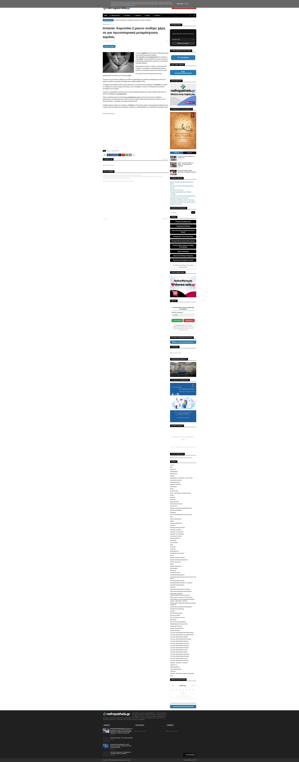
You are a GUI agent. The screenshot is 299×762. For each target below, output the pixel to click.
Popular (176, 152)
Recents (189, 152)
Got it (186, 3)
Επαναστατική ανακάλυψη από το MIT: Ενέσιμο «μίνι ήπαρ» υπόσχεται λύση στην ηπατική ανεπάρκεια (120, 746)
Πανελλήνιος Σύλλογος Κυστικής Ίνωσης (182, 200)
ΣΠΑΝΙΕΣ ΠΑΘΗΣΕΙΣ (175, 630)
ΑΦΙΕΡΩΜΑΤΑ (173, 486)
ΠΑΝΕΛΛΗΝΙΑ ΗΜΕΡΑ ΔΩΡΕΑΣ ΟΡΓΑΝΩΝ (180, 589)
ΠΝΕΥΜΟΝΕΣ (173, 619)
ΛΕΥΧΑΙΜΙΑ (173, 547)
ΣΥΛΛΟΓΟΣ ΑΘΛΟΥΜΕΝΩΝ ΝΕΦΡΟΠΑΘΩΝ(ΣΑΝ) (181, 632)
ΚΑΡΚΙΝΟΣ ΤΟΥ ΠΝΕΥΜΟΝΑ (177, 534)
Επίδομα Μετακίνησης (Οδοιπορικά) (183, 241)
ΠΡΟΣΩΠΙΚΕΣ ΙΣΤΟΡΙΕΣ (176, 626)
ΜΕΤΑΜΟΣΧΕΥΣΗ (114, 150)
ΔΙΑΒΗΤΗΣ (172, 497)
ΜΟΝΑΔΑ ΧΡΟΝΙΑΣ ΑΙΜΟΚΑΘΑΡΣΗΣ (179, 559)
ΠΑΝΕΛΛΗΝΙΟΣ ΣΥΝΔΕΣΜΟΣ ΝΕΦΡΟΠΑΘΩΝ (181, 606)
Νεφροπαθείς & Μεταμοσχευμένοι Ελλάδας (121, 760)
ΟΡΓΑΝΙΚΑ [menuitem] (127, 15)
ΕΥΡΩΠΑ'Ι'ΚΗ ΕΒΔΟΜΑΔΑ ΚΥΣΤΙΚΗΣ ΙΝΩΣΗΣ (181, 514)
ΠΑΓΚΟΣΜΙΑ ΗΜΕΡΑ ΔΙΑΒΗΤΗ (177, 575)
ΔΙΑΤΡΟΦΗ (172, 499)
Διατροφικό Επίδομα (183, 226)
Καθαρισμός (189, 320)
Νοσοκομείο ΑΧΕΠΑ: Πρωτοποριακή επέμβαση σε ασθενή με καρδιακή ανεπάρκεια (182, 370)
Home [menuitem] (105, 15)
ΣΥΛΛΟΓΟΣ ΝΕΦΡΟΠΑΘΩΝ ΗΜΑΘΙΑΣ (179, 637)
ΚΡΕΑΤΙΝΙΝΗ (173, 540)
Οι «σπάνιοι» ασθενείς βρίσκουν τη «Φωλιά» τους (126, 20)
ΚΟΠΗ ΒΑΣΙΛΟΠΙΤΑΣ (175, 538)
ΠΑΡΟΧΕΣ (172, 611)
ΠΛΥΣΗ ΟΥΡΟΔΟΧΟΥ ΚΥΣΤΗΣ (177, 617)
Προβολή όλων (165, 159)
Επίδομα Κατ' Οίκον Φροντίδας (183, 236)
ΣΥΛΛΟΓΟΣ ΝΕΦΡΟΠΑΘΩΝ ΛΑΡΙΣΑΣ (179, 649)
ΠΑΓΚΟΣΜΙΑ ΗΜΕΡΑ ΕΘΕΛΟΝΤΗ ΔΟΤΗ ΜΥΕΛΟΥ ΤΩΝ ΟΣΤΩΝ (183, 578)
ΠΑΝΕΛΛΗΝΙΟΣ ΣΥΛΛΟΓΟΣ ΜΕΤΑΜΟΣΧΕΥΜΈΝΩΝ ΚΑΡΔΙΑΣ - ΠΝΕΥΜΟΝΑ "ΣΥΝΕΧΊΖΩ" (182, 600)
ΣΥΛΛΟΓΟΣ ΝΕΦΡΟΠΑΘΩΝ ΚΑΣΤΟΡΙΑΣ (179, 643)
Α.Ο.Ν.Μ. (172, 465)
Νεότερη (105, 218)
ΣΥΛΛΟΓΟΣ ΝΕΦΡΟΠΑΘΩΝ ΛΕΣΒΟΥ (178, 652)
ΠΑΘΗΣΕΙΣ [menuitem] (138, 15)
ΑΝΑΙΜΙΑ (172, 476)
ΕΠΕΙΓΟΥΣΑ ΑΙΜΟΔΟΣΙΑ (176, 510)
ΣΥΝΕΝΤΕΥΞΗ (173, 665)
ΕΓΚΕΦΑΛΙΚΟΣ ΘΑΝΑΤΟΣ (176, 503)
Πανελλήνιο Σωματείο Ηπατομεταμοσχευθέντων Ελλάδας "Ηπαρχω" (180, 192)
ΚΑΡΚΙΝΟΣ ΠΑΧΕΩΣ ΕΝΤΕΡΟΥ (177, 527)
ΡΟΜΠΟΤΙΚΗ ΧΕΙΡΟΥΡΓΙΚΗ (176, 628)
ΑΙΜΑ (171, 467)
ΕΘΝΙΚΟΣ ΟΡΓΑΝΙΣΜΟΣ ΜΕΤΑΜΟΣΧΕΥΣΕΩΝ (181, 508)
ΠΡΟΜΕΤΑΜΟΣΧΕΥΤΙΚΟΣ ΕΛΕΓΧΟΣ (178, 624)
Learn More (180, 3)
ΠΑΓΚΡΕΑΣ (172, 587)
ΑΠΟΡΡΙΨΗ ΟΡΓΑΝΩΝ (175, 484)
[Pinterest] (123, 155)
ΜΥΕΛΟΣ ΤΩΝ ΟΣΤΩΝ (175, 562)
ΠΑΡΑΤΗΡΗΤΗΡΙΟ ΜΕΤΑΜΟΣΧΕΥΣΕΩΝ (183, 706)
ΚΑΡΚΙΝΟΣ (172, 525)
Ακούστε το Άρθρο (109, 46)
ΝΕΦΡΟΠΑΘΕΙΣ (174, 568)
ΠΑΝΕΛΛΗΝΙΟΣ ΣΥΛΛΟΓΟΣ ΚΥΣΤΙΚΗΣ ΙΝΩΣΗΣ (181, 597)
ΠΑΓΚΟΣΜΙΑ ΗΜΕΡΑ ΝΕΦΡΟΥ (177, 585)
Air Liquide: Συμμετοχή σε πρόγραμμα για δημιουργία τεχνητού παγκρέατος (120, 753)
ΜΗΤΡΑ (172, 555)
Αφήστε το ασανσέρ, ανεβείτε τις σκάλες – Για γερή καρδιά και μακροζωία (185, 164)
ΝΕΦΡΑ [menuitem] (148, 15)
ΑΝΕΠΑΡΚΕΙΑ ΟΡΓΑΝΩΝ (176, 480)
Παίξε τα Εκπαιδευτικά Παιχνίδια (183, 72)
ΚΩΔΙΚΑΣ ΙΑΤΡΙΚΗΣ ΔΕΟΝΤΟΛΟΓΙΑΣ (184, 7)
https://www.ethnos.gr (109, 113)
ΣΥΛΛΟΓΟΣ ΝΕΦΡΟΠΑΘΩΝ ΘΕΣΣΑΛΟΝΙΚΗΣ (180, 639)
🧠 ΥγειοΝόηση (183, 57)
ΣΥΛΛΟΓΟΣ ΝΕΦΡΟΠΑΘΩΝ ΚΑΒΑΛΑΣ (179, 641)
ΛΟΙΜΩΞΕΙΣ (173, 549)
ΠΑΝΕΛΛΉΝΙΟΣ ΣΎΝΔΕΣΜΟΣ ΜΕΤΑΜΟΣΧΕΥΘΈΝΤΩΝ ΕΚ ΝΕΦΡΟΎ (183, 604)
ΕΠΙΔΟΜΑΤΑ (173, 512)
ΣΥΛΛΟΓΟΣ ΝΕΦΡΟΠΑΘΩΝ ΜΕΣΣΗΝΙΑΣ (179, 656)
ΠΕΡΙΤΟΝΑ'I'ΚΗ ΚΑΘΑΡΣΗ (176, 613)
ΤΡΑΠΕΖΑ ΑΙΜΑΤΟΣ (174, 667)
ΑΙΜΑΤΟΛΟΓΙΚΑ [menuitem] (115, 15)
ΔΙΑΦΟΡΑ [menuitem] (157, 15)
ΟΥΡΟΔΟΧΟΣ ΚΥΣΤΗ (175, 572)
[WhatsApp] (126, 155)
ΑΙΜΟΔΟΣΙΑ (173, 469)
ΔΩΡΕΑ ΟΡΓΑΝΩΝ (174, 501)
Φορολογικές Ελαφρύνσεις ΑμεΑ (183, 260)
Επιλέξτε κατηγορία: (177, 312)
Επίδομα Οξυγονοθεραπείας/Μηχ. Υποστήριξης (183, 246)
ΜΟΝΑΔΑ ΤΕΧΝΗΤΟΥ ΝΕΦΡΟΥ (177, 557)
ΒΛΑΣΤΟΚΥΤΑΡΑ (174, 491)
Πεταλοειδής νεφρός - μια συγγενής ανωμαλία (121, 737)
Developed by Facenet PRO (190, 760)
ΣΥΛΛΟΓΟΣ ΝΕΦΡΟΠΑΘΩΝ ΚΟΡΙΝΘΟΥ (179, 647)
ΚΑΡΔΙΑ (112, 24)
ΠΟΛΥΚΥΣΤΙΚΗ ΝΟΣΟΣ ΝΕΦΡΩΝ (178, 622)
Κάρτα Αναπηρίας (183, 251)
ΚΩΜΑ (171, 544)
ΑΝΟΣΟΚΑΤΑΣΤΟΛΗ (175, 482)
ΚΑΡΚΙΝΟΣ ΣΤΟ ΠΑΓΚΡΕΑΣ (176, 531)
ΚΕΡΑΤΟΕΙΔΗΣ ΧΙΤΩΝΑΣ (176, 536)
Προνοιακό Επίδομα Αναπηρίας (183, 256)
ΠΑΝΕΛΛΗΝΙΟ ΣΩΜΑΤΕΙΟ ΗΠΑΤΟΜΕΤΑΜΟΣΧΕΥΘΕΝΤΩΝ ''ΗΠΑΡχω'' (180, 594)
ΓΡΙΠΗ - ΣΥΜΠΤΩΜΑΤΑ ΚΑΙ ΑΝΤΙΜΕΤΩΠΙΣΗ (180, 493)
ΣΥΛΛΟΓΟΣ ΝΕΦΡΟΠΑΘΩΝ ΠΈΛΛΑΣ (179, 658)
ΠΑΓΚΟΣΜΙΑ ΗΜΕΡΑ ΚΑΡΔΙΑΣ (177, 580)
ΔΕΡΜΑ (172, 495)
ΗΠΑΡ (171, 516)
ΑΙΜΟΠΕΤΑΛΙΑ (173, 473)
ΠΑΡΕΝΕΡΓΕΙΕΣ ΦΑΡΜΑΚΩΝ (177, 609)
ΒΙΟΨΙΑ (172, 488)
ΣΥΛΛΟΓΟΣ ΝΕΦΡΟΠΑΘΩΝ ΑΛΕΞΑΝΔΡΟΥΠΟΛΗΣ (182, 634)
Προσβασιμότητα (190, 754)
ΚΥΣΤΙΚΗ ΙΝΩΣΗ (174, 542)
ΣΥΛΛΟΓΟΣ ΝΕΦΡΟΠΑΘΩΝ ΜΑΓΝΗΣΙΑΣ (179, 654)
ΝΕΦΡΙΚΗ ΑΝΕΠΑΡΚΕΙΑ (176, 566)
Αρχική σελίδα (106, 24)
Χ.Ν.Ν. (171, 675)
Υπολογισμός (177, 320)
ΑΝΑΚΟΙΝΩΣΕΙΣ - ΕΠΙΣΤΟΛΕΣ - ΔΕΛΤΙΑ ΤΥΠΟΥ (181, 478)
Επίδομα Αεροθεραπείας (183, 222)
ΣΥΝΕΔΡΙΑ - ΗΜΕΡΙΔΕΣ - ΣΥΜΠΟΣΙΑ (179, 662)
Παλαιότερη (164, 218)
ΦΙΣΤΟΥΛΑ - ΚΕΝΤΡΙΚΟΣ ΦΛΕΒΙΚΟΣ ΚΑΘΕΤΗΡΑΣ (182, 673)
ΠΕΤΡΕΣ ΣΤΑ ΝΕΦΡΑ (175, 615)
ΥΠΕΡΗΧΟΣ (173, 671)
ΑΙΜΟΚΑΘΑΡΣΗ (174, 471)
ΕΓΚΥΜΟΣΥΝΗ (173, 506)
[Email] (130, 155)
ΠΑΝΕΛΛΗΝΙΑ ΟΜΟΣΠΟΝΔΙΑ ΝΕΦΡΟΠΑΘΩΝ (180, 591)
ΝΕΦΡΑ (172, 564)
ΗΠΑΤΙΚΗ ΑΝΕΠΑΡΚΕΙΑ (175, 519)
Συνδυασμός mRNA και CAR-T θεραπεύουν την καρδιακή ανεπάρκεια (187, 171)
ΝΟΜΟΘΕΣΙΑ (173, 570)
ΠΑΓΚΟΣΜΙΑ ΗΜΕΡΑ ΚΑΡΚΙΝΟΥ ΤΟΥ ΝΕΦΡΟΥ (181, 582)
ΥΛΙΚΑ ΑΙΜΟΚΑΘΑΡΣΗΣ (175, 669)
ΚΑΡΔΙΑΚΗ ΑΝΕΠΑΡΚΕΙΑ (176, 523)
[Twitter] (119, 155)
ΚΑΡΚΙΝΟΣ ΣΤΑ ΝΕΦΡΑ (175, 529)
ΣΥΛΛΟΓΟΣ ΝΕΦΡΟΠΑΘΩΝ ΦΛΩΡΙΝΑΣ (179, 660)
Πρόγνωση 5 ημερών (183, 43)
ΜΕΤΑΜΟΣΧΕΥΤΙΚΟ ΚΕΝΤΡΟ (177, 553)
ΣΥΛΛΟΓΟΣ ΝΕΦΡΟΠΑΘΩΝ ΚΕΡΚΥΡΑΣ (179, 645)
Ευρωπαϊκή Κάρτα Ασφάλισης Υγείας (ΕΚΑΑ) (183, 231)
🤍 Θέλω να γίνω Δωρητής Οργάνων (183, 342)
